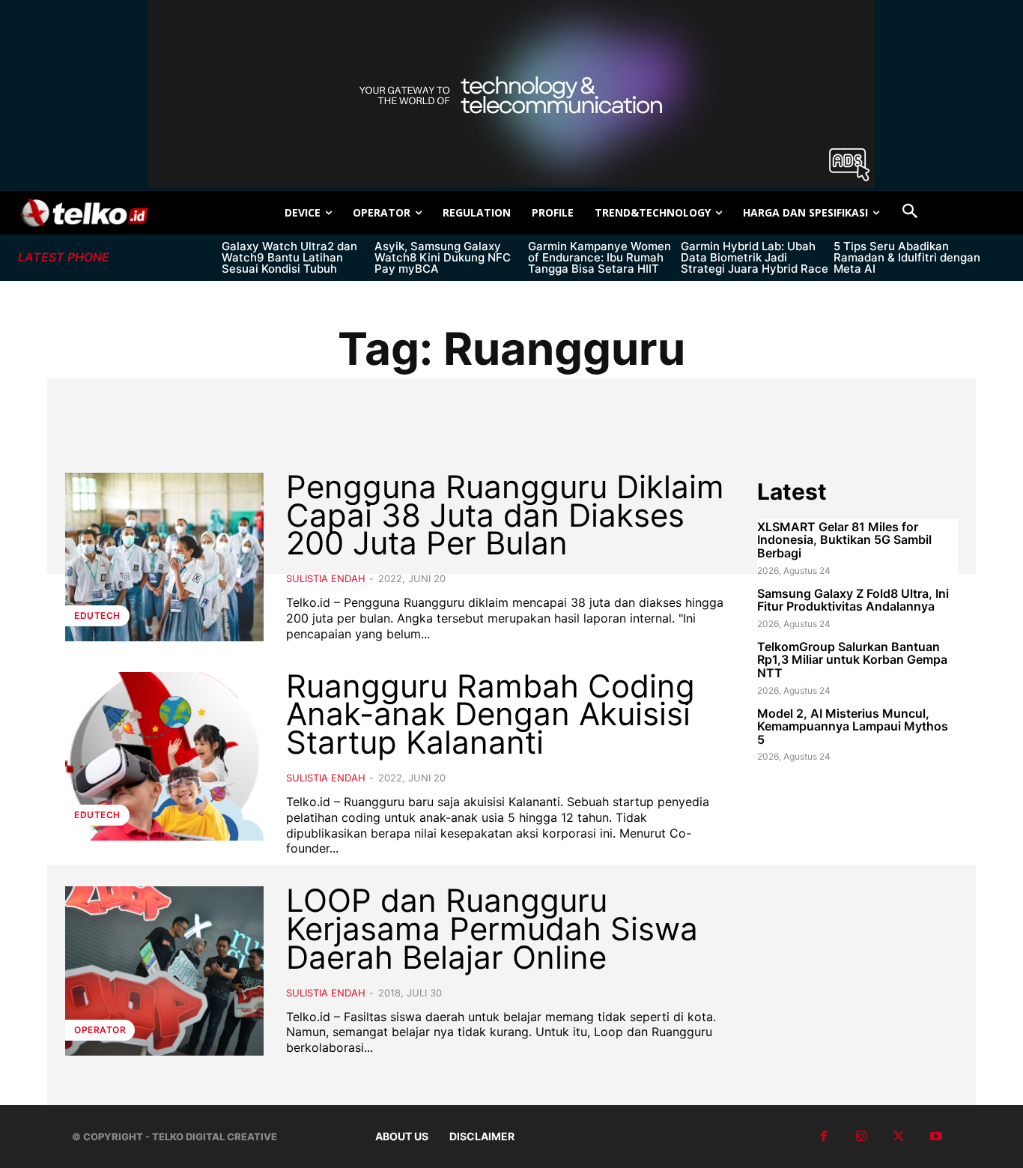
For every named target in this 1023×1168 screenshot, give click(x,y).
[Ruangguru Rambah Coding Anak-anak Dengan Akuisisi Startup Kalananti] (164, 756)
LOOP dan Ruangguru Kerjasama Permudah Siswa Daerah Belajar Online (492, 928)
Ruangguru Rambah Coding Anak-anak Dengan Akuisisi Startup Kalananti (490, 714)
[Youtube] (936, 1137)
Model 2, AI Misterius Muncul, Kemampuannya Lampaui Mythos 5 (852, 726)
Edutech (97, 615)
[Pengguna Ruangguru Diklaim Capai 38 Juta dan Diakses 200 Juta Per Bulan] (164, 557)
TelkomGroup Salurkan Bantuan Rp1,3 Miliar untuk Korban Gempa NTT (852, 659)
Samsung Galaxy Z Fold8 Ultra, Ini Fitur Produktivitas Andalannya (853, 600)
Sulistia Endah (325, 578)
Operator (100, 1029)
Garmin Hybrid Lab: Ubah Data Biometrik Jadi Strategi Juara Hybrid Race (754, 257)
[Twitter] (899, 1137)
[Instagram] (861, 1137)
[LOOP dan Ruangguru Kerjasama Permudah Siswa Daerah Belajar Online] (164, 970)
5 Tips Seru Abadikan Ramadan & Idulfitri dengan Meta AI (907, 257)
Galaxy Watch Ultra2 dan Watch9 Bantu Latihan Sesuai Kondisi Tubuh (289, 257)
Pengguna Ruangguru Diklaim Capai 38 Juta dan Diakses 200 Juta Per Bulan (505, 515)
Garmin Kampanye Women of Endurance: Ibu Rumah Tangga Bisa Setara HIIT (599, 257)
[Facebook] (824, 1137)
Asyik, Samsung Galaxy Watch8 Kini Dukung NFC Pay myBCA (442, 257)
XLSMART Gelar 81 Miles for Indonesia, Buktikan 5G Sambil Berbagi (844, 539)
